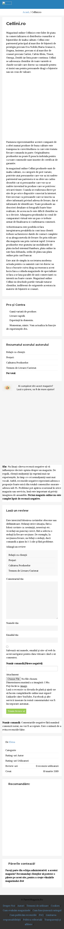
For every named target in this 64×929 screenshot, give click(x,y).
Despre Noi (9, 905)
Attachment (12, 674)
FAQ (41, 915)
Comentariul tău (14, 578)
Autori (20, 905)
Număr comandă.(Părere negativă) (24, 663)
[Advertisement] (32, 107)
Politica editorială (32, 919)
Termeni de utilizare (37, 905)
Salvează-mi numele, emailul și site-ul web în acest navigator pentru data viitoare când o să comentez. (31, 654)
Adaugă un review (16, 546)
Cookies (55, 905)
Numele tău (12, 623)
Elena (12, 742)
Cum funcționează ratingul (47, 910)
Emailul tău (12, 634)
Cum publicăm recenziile (23, 915)
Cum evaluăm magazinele (16, 910)
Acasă (26, 12)
